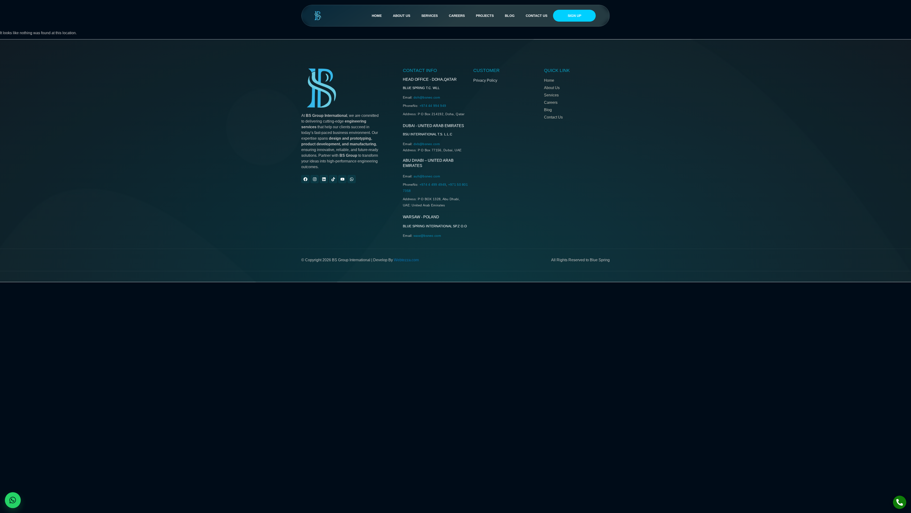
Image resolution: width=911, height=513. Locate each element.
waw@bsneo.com (427, 236)
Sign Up (574, 16)
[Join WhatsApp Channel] (13, 500)
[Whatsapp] (352, 179)
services (429, 16)
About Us (401, 16)
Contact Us (536, 16)
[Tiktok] (333, 179)
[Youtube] (342, 179)
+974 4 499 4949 (432, 184)
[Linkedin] (324, 179)
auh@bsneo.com (427, 176)
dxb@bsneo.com (427, 144)
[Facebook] (305, 179)
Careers (457, 16)
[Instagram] (315, 179)
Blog (510, 16)
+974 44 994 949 (432, 106)
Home (377, 16)
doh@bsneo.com (427, 97)
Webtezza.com (406, 260)
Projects (485, 16)
